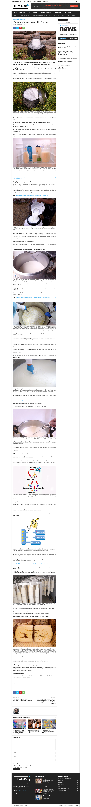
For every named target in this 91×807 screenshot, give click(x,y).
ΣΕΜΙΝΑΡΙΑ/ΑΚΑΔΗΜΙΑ (46, 12)
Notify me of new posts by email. (20, 767)
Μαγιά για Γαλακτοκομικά (17, 728)
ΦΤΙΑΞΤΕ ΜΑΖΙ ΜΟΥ (33, 12)
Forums (34, 1)
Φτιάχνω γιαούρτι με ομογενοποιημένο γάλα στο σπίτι (68, 46)
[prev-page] (53, 717)
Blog (31, 1)
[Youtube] (78, 2)
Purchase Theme (45, 1)
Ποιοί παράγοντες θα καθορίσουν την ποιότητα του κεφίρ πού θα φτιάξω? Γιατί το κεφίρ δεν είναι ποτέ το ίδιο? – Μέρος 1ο (45, 701)
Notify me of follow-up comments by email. (22, 765)
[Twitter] (17, 28)
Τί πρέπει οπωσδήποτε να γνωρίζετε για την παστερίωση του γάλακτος (32, 195)
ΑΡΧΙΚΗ (15, 12)
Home (14, 18)
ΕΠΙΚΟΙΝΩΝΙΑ (71, 15)
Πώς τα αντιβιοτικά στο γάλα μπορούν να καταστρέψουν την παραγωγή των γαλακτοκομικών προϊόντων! (67, 60)
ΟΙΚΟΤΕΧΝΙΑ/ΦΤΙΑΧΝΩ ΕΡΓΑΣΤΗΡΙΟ (57, 15)
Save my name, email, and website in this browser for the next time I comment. (29, 763)
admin (15, 24)
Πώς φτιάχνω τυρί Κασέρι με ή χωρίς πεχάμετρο (67, 66)
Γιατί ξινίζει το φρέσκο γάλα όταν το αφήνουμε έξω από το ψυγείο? (34, 731)
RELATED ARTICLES (17, 717)
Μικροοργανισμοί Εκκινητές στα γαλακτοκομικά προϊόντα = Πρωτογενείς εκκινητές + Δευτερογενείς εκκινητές (19, 732)
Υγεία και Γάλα (61, 784)
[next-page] (55, 717)
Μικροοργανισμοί (18, 18)
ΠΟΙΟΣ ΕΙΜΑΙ (22, 12)
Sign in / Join (26, 1)
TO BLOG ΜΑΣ (57, 12)
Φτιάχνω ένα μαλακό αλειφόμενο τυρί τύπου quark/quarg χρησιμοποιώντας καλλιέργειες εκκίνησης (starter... (48, 782)
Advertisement (70, 805)
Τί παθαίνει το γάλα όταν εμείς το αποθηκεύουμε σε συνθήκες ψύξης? (32, 563)
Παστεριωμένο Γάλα (62, 790)
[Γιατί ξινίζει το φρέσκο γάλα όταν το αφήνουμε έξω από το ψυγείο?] (34, 724)
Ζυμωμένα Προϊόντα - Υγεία (63, 788)
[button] (77, 13)
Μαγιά (44, 728)
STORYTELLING (67, 12)
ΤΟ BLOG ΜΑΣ (15, 19)
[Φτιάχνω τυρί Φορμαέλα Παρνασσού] (39, 797)
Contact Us (76, 805)
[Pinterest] (20, 28)
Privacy (65, 805)
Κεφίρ (59, 786)
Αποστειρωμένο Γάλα (31, 728)
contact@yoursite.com (22, 790)
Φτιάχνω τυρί (60, 780)
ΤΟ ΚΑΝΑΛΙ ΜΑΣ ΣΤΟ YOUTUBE (39, 15)
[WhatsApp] (23, 28)
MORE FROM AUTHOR (26, 717)
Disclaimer (60, 805)
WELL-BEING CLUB (25, 15)
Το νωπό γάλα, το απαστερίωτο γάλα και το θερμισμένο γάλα (30, 400)
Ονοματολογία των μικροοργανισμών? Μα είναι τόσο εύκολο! (48, 731)
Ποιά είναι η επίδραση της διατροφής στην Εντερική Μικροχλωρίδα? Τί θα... (48, 790)
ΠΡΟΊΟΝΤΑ (16, 15)
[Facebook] (76, 2)
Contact (39, 1)
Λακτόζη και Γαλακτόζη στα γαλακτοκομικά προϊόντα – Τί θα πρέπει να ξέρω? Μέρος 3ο (68, 53)
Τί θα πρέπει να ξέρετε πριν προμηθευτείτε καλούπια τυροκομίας (22, 699)
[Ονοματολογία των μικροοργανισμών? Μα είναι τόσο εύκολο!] (49, 724)
